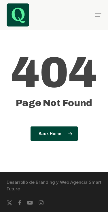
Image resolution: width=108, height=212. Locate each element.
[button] (98, 15)
